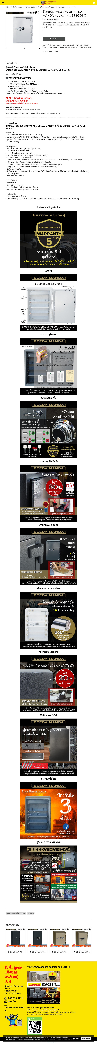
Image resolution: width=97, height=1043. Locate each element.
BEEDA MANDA (53, 52)
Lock (64, 45)
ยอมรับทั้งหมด (86, 1039)
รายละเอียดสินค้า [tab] (12, 63)
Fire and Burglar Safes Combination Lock (78, 47)
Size (81, 45)
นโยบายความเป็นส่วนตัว (23, 1040)
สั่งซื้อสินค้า (54, 39)
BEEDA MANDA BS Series (56, 47)
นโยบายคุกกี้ (36, 1040)
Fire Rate (53, 45)
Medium (87, 45)
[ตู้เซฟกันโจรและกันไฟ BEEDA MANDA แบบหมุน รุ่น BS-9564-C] (23, 27)
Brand (45, 47)
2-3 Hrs (59, 45)
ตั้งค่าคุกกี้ (76, 1039)
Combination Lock (73, 45)
